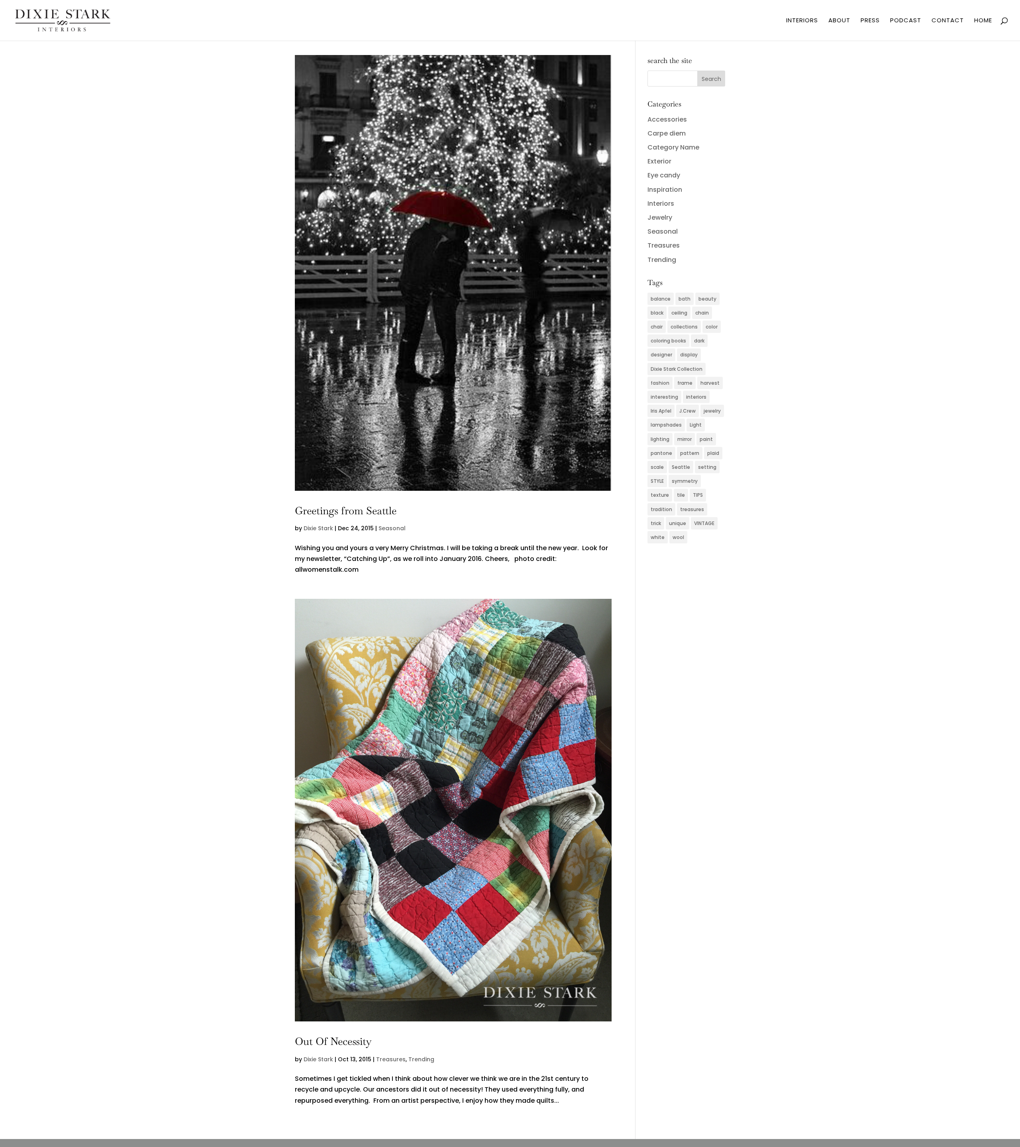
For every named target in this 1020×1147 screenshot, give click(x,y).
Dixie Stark (318, 528)
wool (678, 537)
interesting (664, 396)
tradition (661, 509)
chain (702, 312)
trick (656, 523)
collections (684, 326)
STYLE (657, 481)
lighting (660, 439)
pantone (661, 453)
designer (661, 354)
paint (706, 439)
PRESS (870, 21)
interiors (696, 396)
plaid (713, 453)
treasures (692, 509)
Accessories (667, 119)
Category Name (673, 147)
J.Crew (687, 410)
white (658, 537)
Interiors (660, 203)
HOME (983, 21)
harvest (710, 383)
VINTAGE (704, 523)
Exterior (659, 161)
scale (657, 467)
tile (681, 495)
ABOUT (839, 21)
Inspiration (664, 189)
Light (696, 424)
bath (684, 298)
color (712, 326)
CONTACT (948, 21)
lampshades (666, 424)
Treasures (391, 1059)
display (689, 354)
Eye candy (663, 175)
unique (677, 523)
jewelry (712, 410)
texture (660, 495)
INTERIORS (802, 21)
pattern (689, 453)
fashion (660, 383)
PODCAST (905, 21)
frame (684, 383)
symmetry (685, 481)
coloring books (668, 340)
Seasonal (392, 528)
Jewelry (659, 217)
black (657, 312)
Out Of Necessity (333, 1041)
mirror (684, 439)
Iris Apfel (661, 410)
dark (699, 340)
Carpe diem (666, 133)
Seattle (681, 467)
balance (661, 298)
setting (707, 467)
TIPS (698, 495)
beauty (707, 298)
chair (657, 326)
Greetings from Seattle (345, 510)
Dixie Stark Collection (676, 369)
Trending (421, 1059)
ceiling (679, 312)
